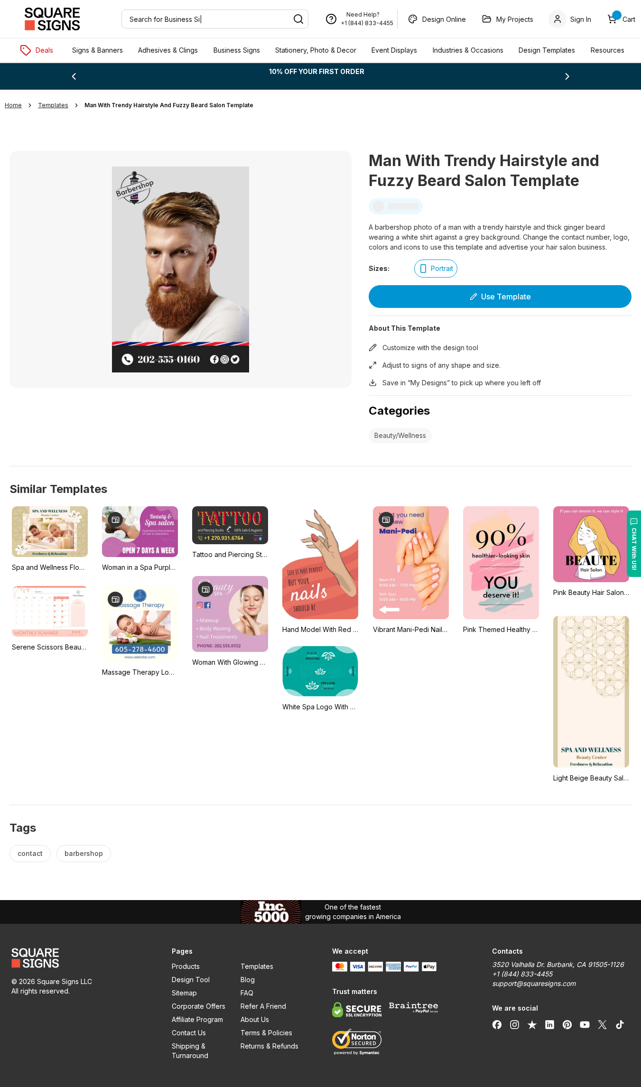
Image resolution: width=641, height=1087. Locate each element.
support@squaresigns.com (534, 983)
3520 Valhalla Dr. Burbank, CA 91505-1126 (558, 964)
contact (30, 853)
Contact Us (189, 1033)
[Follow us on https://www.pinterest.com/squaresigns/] (567, 1024)
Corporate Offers (198, 1006)
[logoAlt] (80, 958)
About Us (255, 1019)
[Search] (298, 19)
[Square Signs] (52, 19)
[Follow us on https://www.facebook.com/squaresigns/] (497, 1024)
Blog (248, 980)
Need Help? (363, 14)
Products (186, 966)
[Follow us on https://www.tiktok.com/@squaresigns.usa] (620, 1024)
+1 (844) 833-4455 (367, 23)
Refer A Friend (263, 1006)
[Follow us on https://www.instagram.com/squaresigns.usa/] (515, 1024)
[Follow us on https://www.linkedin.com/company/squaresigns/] (550, 1024)
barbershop (84, 853)
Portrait (442, 268)
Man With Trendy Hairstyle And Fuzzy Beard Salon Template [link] (168, 105)
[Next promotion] (567, 76)
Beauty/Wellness (400, 435)
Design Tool (191, 980)
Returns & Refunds (269, 1046)
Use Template (506, 296)
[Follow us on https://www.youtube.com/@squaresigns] (585, 1024)
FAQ (247, 993)
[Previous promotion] (73, 76)
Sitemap (184, 993)
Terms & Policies (266, 1033)
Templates (257, 966)
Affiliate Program (197, 1019)
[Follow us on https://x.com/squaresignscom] (602, 1024)
